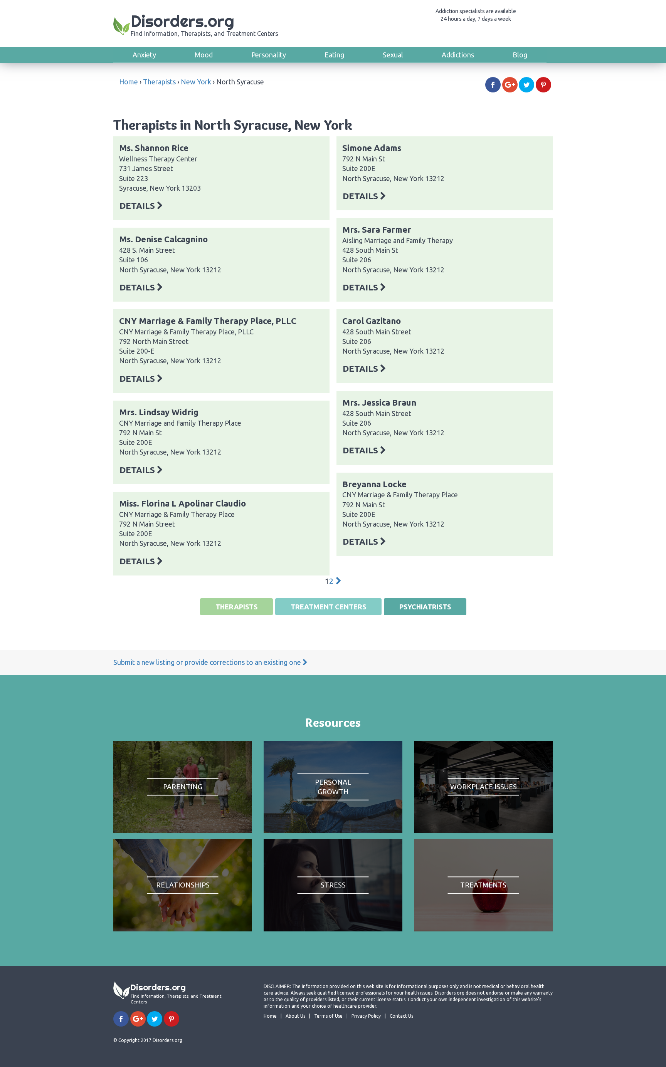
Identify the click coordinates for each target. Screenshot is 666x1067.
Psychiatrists (425, 607)
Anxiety (144, 55)
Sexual (393, 55)
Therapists (159, 82)
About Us (295, 1015)
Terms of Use (328, 1015)
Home (128, 82)
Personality (268, 55)
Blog (520, 55)
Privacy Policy (366, 1015)
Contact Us (401, 1015)
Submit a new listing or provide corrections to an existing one (208, 662)
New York (196, 82)
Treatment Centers (328, 607)
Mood (204, 55)
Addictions (458, 55)
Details (138, 205)
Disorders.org (204, 24)
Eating (334, 55)
